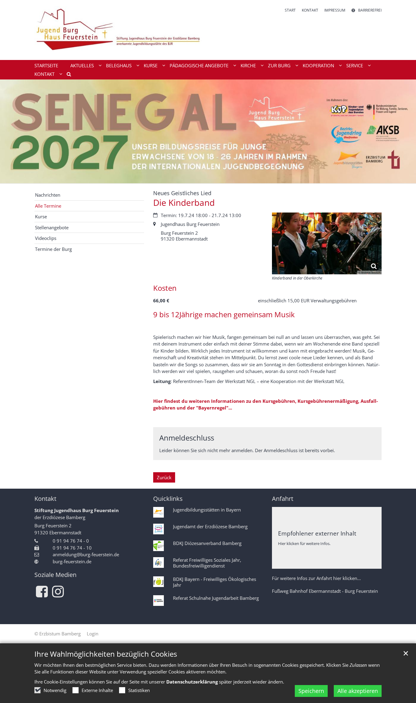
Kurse (41, 216)
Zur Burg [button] (279, 65)
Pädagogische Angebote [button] (199, 65)
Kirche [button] (248, 65)
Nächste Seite (404, 131)
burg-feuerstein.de (72, 561)
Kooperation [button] (318, 65)
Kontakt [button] (44, 74)
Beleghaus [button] (119, 65)
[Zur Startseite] (118, 30)
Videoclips (45, 238)
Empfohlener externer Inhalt (317, 533)
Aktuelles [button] (82, 65)
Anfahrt (282, 498)
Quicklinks (168, 498)
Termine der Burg (53, 249)
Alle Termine (48, 206)
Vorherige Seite (12, 131)
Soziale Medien (55, 574)
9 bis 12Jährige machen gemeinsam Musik (224, 314)
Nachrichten (47, 195)
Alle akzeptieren (357, 690)
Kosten (165, 288)
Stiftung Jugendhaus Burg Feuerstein (76, 510)
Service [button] (354, 65)
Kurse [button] (150, 65)
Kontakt (45, 498)
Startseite (46, 65)
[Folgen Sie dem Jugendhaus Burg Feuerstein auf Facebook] (42, 591)
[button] (66, 75)
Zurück (164, 477)
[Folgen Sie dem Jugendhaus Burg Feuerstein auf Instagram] (58, 591)
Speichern (311, 690)
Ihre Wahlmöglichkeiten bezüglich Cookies (105, 654)
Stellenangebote (52, 227)
